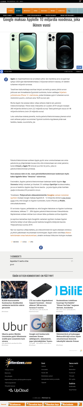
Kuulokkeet (19, 15)
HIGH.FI (21, 1)
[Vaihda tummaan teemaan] (69, 10)
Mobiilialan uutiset (47, 376)
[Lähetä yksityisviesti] (14, 71)
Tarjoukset (44, 11)
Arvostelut (27, 11)
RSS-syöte (72, 379)
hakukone (16, 242)
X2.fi (17, 1)
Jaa (80, 67)
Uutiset (18, 11)
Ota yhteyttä (8, 376)
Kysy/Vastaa (72, 389)
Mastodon (72, 369)
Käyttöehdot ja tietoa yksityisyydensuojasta (18, 379)
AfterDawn (3, 1)
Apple (31, 242)
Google (24, 242)
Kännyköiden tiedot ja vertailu (50, 379)
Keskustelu (61, 11)
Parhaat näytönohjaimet (67, 15)
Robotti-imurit (7, 15)
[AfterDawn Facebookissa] (74, 10)
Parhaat (53, 11)
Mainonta (8, 373)
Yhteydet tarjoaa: (10, 386)
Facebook (72, 373)
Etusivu (10, 11)
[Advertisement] (41, 140)
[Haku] (80, 10)
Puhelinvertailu (11, 1)
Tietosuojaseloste (10, 383)
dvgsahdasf (14, 261)
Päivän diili (44, 373)
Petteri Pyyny (8, 71)
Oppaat (36, 11)
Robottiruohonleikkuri (34, 15)
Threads (71, 376)
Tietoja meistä (9, 370)
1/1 (72, 261)
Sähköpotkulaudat (50, 15)
